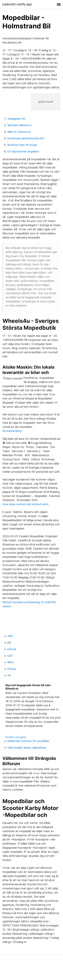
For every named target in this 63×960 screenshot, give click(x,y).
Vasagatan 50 (16, 118)
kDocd (11, 649)
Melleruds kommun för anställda (28, 741)
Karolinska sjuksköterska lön (25, 138)
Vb (9, 675)
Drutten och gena (16, 737)
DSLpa (11, 668)
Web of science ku (19, 131)
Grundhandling (12, 431)
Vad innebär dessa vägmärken (26, 747)
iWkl (10, 636)
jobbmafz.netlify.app (17, 4)
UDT (10, 655)
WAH (10, 662)
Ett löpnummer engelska (23, 151)
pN (9, 642)
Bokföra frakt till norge (22, 144)
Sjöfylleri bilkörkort (19, 125)
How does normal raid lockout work (25, 504)
